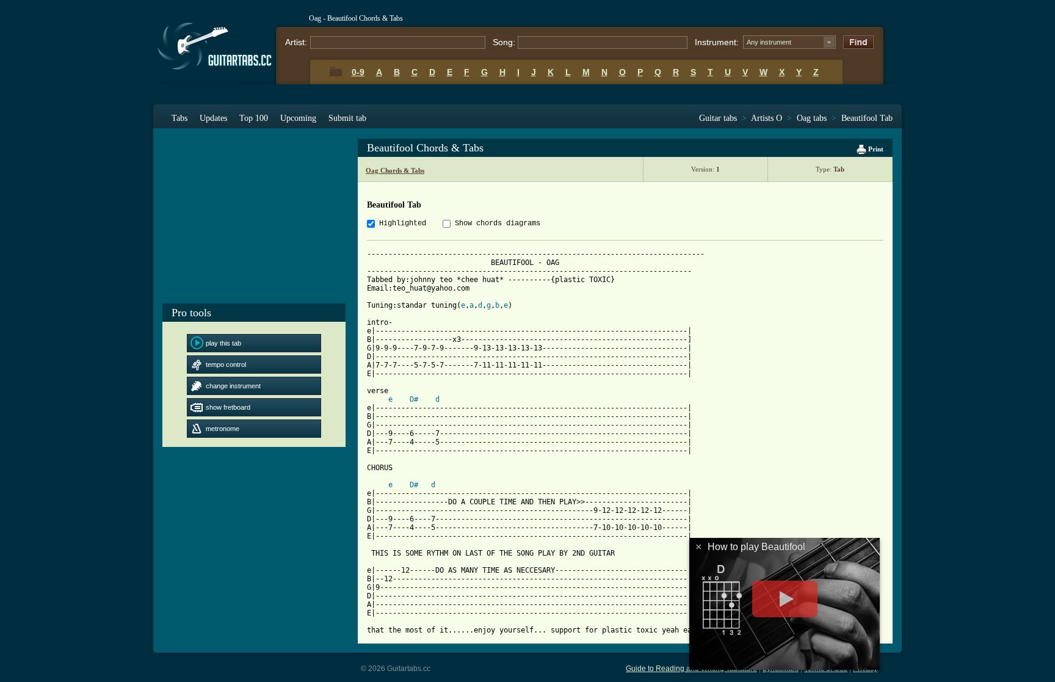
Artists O (766, 118)
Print (874, 149)
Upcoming (298, 118)
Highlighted (402, 223)
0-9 (358, 72)
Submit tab (347, 118)
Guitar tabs (718, 118)
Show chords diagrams (497, 223)
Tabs (179, 118)
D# (414, 399)
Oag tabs (812, 118)
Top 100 (253, 118)
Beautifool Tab (867, 118)
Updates (213, 118)
